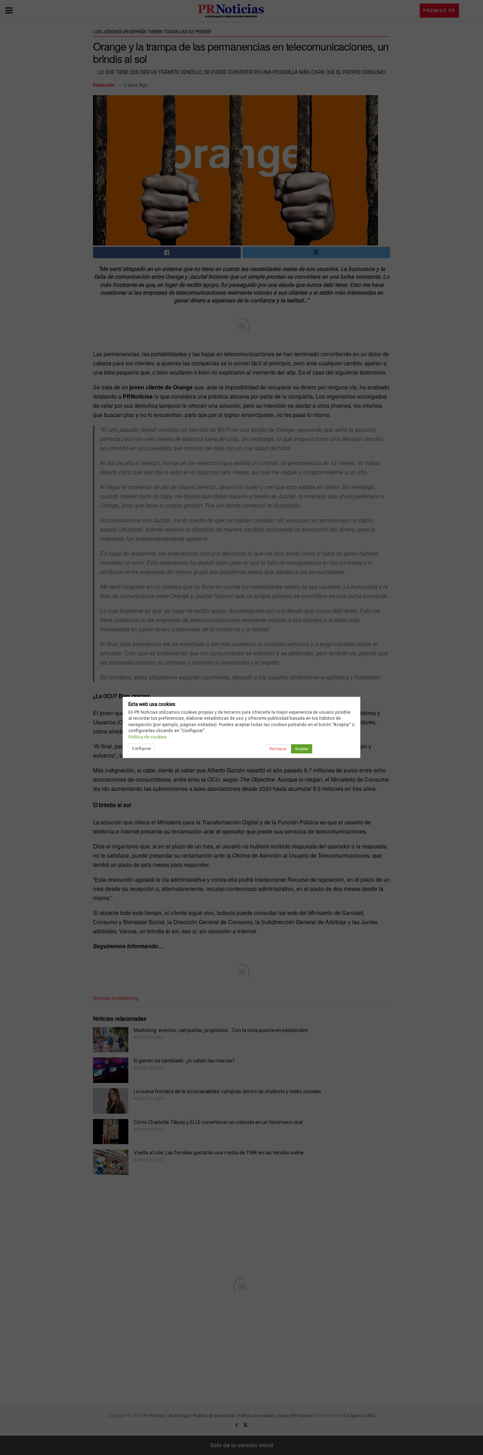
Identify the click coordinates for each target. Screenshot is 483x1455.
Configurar (141, 748)
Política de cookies (147, 737)
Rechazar (277, 749)
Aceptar (301, 749)
